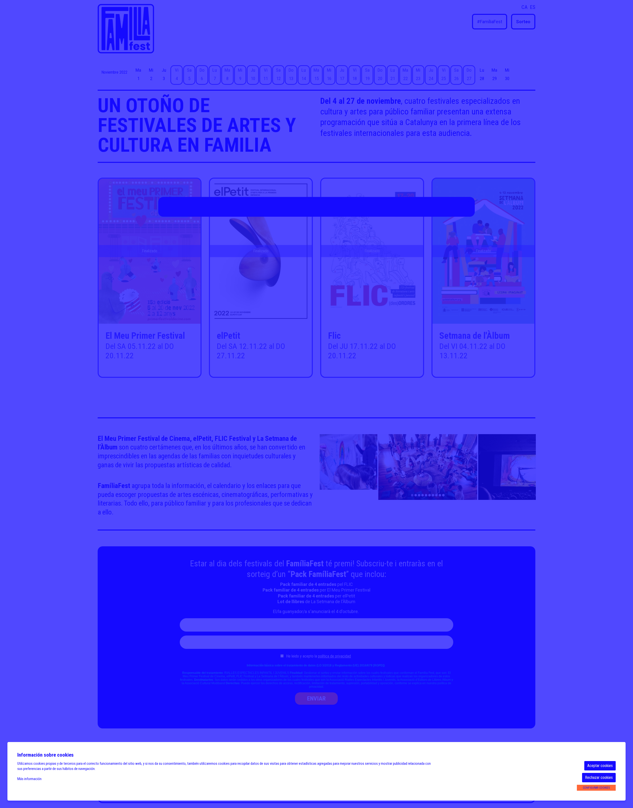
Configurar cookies (596, 787)
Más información (29, 779)
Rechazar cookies (599, 777)
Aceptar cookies (600, 765)
